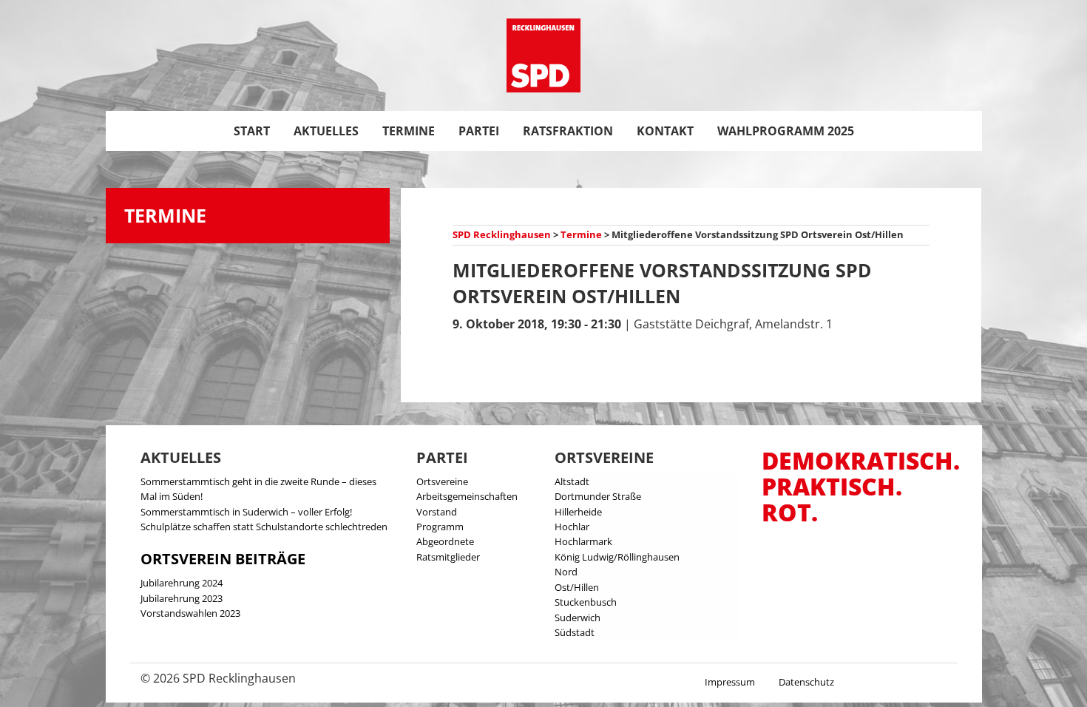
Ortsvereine (442, 481)
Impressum (730, 682)
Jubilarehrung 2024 (181, 582)
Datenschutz (806, 682)
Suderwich (577, 617)
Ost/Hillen (577, 587)
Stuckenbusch (586, 602)
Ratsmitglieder (448, 557)
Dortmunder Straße (598, 496)
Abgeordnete (445, 541)
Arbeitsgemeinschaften (467, 496)
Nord (566, 571)
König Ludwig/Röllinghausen (617, 557)
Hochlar (572, 526)
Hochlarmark (583, 541)
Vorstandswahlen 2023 (190, 613)
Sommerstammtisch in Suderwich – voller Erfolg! (246, 511)
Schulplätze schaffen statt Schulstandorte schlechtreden (263, 526)
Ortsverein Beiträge (222, 559)
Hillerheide (578, 511)
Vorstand (436, 511)
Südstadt (575, 632)
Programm (440, 526)
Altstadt (572, 481)
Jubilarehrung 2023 (181, 598)
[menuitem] (252, 131)
